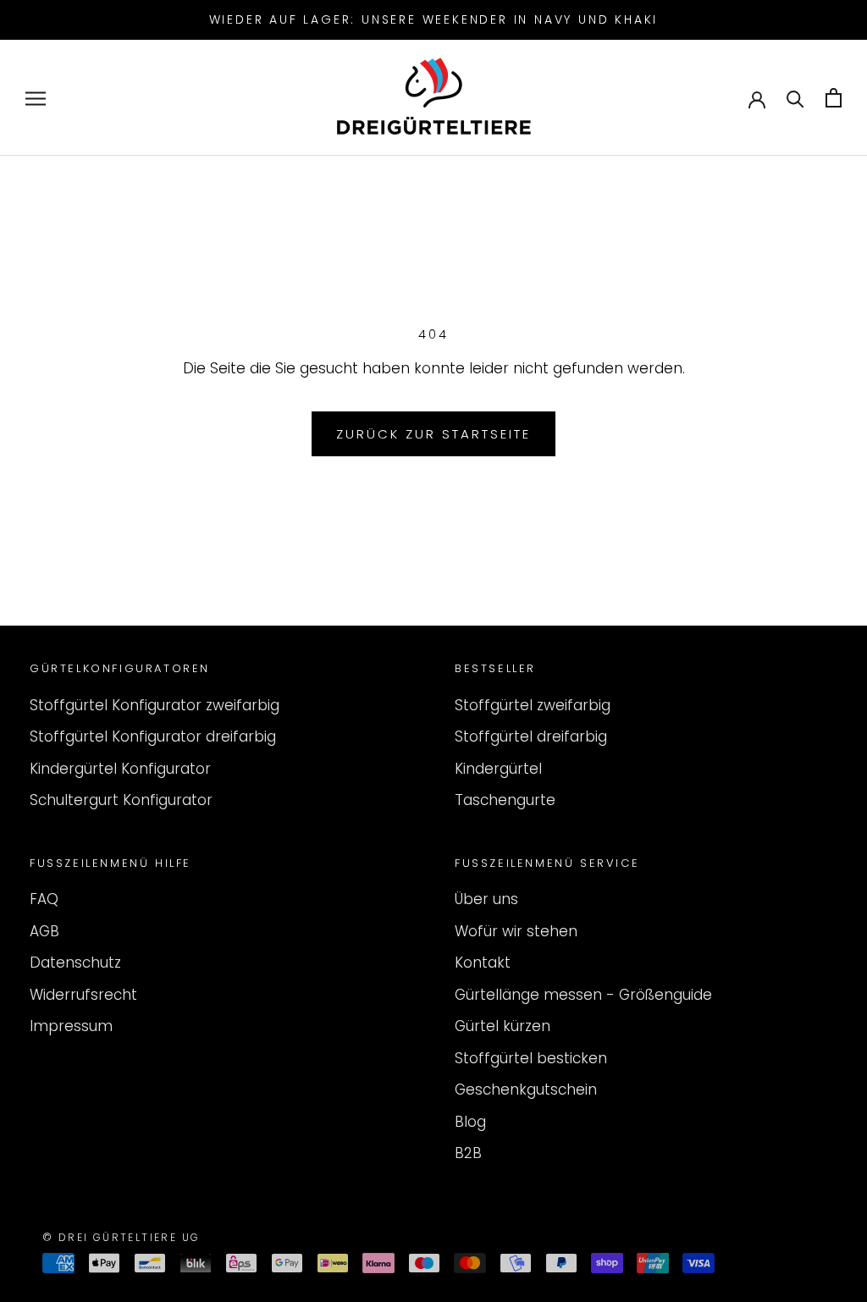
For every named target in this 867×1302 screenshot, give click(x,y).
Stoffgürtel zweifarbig (532, 705)
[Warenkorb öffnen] (834, 98)
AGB (44, 931)
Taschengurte (505, 800)
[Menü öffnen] (35, 98)
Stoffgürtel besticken (531, 1058)
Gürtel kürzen (502, 1026)
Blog (470, 1122)
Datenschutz (75, 962)
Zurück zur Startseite (433, 434)
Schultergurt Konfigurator (121, 800)
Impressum (71, 1026)
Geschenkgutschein (526, 1089)
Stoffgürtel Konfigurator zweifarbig (154, 705)
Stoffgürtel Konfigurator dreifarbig (153, 736)
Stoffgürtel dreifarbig (531, 736)
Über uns (486, 899)
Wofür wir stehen (516, 931)
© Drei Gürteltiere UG (121, 1237)
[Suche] (795, 98)
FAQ (44, 899)
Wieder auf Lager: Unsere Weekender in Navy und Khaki (434, 19)
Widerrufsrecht (83, 995)
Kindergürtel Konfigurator (120, 769)
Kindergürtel (498, 769)
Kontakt (483, 962)
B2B (468, 1153)
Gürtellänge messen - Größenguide (583, 995)
